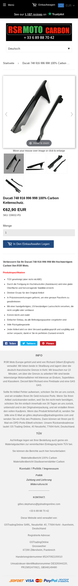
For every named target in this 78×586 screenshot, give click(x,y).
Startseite (8, 63)
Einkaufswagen (46, 4)
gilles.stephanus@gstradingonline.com (47, 415)
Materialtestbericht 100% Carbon (39, 457)
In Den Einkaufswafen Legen (31, 243)
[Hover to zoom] (39, 112)
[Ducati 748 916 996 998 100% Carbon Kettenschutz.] (14, 164)
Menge (7, 225)
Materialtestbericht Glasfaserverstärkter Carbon (39, 461)
